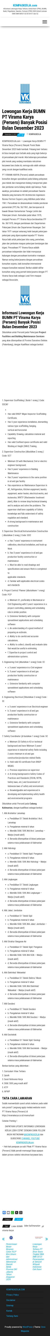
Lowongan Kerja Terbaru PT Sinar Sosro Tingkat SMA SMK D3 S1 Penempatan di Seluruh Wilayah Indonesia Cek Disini (38, 1257)
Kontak (9, 1310)
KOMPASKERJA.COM (15, 1289)
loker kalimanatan (32, 1225)
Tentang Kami (12, 1316)
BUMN (19, 1219)
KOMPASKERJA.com (25, 5)
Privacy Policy (12, 1295)
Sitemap (9, 1305)
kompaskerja (35, 134)
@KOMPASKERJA (32, 1134)
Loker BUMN (16, 1226)
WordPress (27, 1327)
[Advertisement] (25, 53)
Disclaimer (10, 1300)
